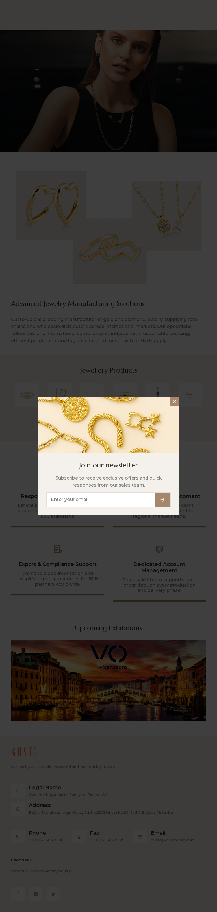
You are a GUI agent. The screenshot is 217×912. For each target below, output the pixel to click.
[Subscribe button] (162, 500)
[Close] (174, 401)
